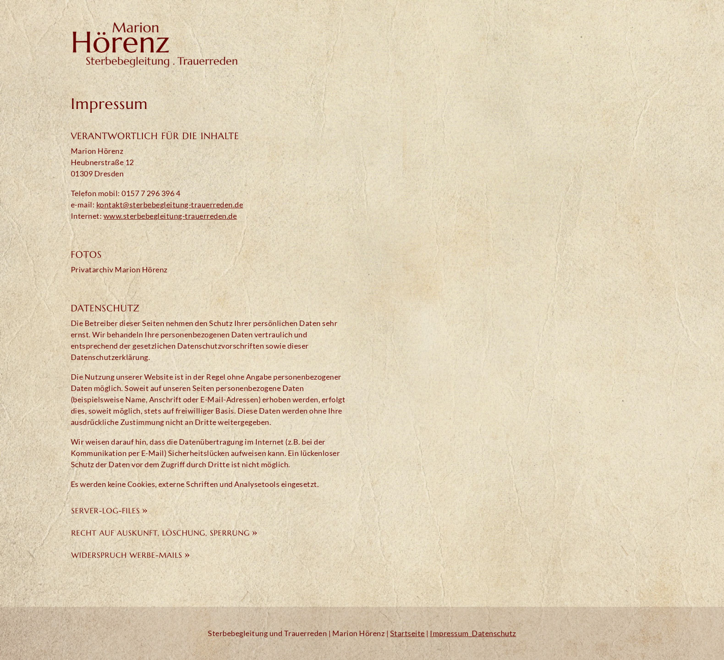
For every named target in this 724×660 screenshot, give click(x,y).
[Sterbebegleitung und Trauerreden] (154, 40)
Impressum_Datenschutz (473, 633)
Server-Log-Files (105, 510)
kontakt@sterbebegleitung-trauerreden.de (169, 204)
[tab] (211, 509)
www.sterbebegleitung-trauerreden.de (170, 215)
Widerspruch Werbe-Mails (126, 555)
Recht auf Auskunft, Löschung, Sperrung (160, 533)
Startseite (407, 633)
